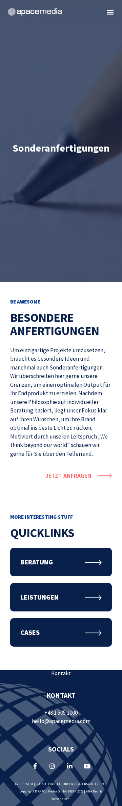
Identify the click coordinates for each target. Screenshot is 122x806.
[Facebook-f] (35, 766)
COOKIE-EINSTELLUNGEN (54, 784)
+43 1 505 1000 (61, 712)
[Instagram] (52, 766)
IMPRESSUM (24, 784)
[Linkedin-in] (69, 766)
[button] (110, 12)
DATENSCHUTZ (87, 784)
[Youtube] (87, 766)
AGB (104, 784)
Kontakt (61, 673)
